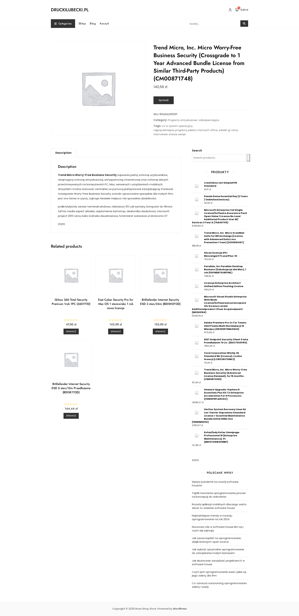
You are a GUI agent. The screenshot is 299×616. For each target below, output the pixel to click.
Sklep (82, 23)
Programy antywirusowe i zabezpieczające (193, 120)
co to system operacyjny (177, 126)
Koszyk (104, 23)
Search (197, 150)
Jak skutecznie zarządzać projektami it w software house (218, 562)
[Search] (248, 157)
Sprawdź (164, 100)
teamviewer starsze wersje (169, 134)
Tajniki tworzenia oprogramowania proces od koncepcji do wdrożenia (219, 494)
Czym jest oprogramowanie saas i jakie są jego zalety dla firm (219, 573)
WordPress (180, 608)
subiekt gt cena (228, 130)
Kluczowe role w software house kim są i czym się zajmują (217, 528)
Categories (65, 23)
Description (63, 153)
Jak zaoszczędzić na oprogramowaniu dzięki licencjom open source (216, 540)
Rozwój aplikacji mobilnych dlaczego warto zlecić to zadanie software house (219, 506)
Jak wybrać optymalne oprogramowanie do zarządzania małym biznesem (218, 551)
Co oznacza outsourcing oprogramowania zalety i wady (219, 585)
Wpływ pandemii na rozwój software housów (215, 483)
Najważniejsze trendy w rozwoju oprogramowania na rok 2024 (212, 517)
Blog (93, 23)
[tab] (63, 153)
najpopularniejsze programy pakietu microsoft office (185, 130)
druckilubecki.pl (70, 10)
